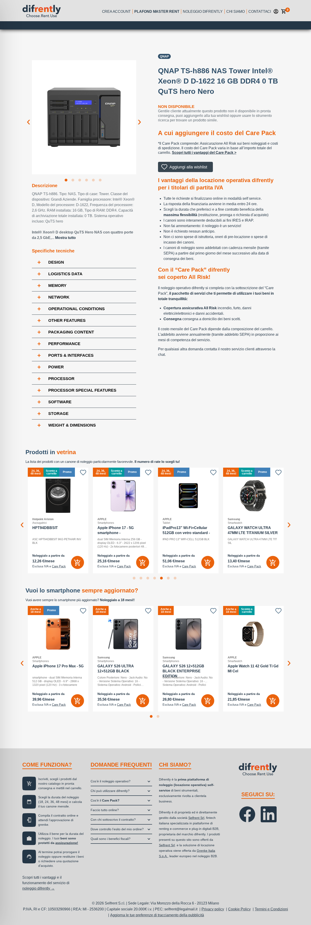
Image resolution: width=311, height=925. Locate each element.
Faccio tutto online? (105, 810)
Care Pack (59, 566)
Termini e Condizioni (271, 909)
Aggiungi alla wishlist (188, 167)
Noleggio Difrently (202, 11)
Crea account (116, 11)
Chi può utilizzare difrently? (110, 791)
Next (139, 117)
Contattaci (259, 11)
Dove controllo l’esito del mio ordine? (117, 829)
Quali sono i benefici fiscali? (110, 839)
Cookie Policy (239, 909)
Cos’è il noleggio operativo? (110, 781)
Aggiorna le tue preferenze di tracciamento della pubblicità (157, 915)
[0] (283, 11)
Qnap (164, 56)
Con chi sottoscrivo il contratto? (113, 819)
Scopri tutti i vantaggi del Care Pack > (204, 153)
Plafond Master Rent (156, 11)
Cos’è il (105, 800)
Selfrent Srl (196, 818)
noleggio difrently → (38, 888)
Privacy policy (212, 909)
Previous (28, 117)
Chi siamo (235, 11)
